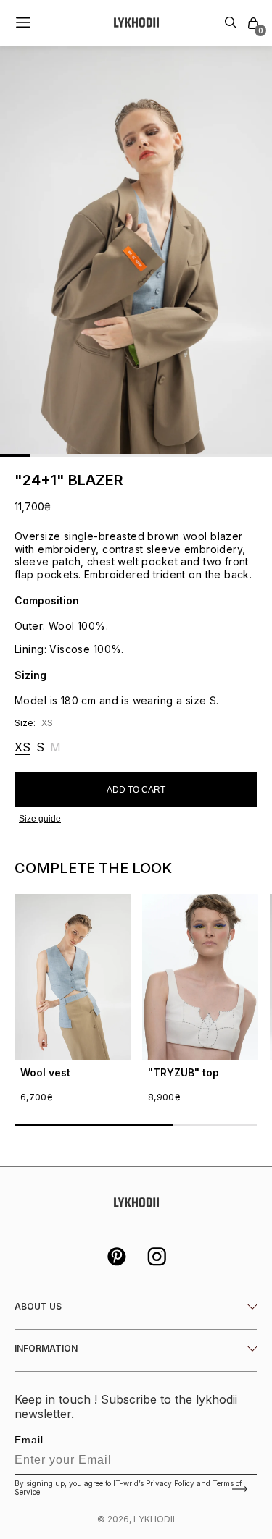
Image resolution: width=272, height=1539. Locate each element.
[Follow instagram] (156, 1258)
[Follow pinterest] (116, 1258)
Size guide (40, 819)
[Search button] (230, 23)
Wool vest (45, 1072)
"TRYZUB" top (183, 1072)
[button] (253, 23)
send (241, 1489)
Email (29, 1440)
